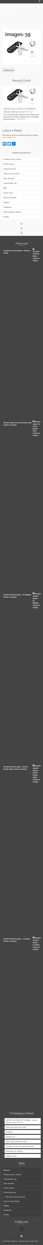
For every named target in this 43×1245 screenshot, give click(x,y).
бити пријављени (8, 137)
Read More (21, 119)
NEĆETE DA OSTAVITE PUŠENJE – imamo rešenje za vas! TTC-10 (21, 1121)
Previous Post (9, 70)
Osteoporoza (10, 1137)
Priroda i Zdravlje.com (13, 17)
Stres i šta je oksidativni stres (16, 1141)
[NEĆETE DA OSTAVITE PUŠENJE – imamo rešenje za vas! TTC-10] (21, 96)
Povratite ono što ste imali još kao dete (20, 1146)
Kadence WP (34, 1241)
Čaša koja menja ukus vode (16, 1127)
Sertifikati (9, 1132)
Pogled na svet (11, 1156)
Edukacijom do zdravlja (14, 1151)
